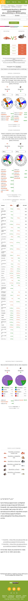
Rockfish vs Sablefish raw (14, 456)
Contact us (11, 595)
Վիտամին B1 (14, 194)
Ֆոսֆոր (15, 126)
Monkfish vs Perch (14, 469)
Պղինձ (2, 273)
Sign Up (14, 2)
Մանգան (3, 283)
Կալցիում (3, 266)
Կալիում (15, 124)
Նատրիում (3, 236)
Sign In (8, 2)
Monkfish (19, 6)
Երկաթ (2, 271)
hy (16, 592)
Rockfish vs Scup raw (14, 461)
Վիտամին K (15, 196)
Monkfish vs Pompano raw (14, 473)
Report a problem (20, 597)
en (11, 592)
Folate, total (3, 285)
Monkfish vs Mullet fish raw (14, 465)
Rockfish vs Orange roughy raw (14, 452)
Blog (19, 2)
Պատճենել (18, 66)
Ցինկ (2, 275)
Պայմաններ (10, 597)
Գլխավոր (3, 5)
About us (4, 595)
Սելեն (2, 208)
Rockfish (7, 89)
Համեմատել (7, 6)
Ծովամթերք (19, 5)
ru (14, 592)
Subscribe (18, 595)
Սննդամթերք (11, 5)
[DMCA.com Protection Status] (14, 583)
